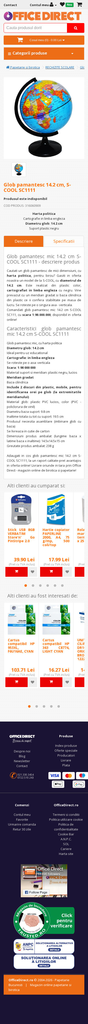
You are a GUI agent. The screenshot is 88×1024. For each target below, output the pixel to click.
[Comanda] (79, 5)
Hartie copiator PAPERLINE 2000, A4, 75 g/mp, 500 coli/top (56, 537)
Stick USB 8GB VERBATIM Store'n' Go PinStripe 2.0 (21, 535)
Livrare (66, 760)
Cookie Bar (66, 834)
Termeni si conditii (66, 814)
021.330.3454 (26, 774)
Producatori (66, 755)
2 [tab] (33, 585)
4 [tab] (48, 585)
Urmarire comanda (22, 824)
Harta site (66, 853)
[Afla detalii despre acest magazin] (44, 920)
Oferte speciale (66, 750)
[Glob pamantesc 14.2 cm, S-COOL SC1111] (18, 169)
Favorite (22, 819)
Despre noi (22, 751)
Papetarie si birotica (25, 67)
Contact (22, 766)
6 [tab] (62, 585)
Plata (66, 765)
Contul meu (22, 814)
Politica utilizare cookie (66, 819)
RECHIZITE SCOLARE (59, 67)
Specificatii (64, 241)
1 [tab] (26, 585)
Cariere (66, 849)
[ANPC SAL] (44, 946)
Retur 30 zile (22, 829)
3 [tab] (40, 585)
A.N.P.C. (66, 839)
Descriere (24, 241)
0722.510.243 (26, 777)
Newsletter (22, 761)
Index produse (66, 745)
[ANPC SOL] (44, 961)
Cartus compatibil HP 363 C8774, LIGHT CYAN (56, 646)
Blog (22, 756)
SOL (66, 844)
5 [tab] (55, 585)
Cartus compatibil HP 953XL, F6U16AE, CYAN (21, 646)
